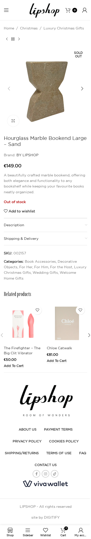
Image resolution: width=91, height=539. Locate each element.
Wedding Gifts (45, 273)
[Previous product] (7, 39)
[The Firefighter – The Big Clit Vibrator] (24, 323)
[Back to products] (13, 39)
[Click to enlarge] (13, 121)
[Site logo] (44, 10)
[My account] (85, 10)
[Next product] (19, 39)
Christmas (29, 28)
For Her (25, 267)
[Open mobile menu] (6, 10)
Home (9, 28)
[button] (9, 89)
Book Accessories (40, 261)
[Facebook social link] (36, 474)
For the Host (61, 267)
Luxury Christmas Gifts (63, 28)
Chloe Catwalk (59, 348)
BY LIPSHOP (27, 155)
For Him (41, 267)
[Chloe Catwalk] (67, 323)
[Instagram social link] (45, 474)
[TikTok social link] (54, 474)
